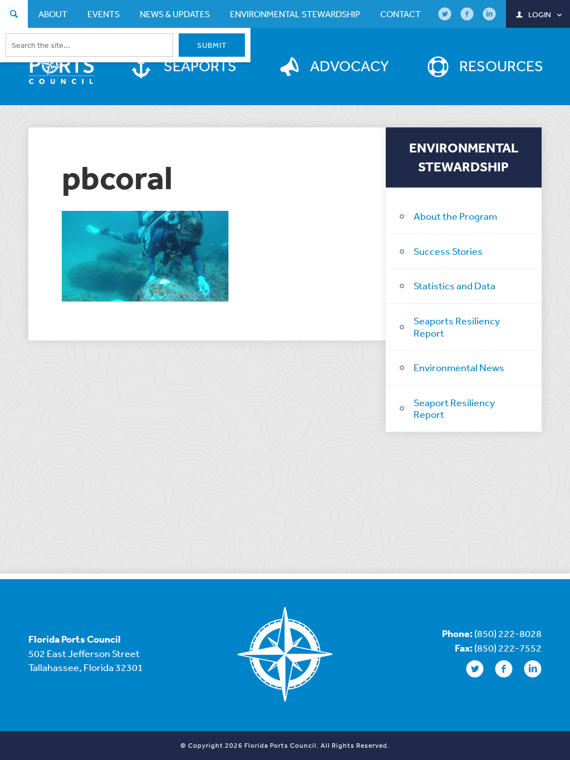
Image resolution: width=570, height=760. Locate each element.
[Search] (14, 15)
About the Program (455, 216)
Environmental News (459, 367)
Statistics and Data (454, 285)
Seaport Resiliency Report (454, 408)
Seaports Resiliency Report (457, 326)
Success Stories (448, 251)
